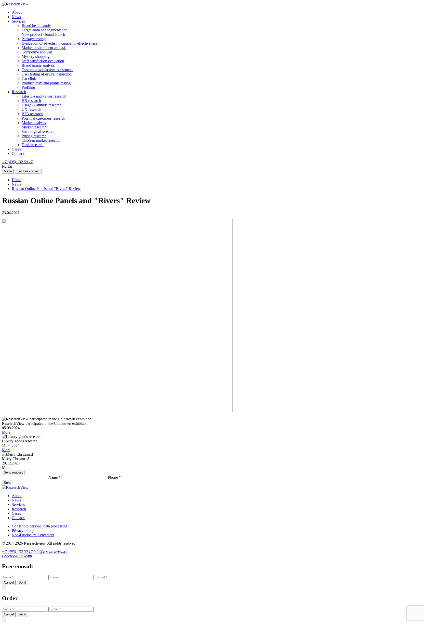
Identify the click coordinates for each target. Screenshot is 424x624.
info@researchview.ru (50, 551)
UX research (31, 109)
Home (16, 180)
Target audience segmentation (44, 30)
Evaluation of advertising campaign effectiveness (59, 43)
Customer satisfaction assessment (47, 70)
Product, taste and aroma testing (46, 83)
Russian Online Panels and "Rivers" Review (46, 189)
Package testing (34, 39)
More (6, 432)
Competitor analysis (37, 52)
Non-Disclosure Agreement (33, 535)
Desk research (32, 145)
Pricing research (34, 136)
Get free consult (28, 171)
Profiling (28, 87)
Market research (34, 127)
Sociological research (38, 131)
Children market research (41, 140)
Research (19, 92)
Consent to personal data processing (39, 526)
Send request (13, 472)
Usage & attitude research (41, 105)
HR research (31, 101)
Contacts (18, 153)
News (16, 17)
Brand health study (36, 26)
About (17, 12)
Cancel (9, 582)
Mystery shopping (36, 56)
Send (7, 483)
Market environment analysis (44, 48)
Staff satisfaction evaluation (43, 61)
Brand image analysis (38, 65)
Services (18, 21)
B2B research (32, 114)
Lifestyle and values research (44, 96)
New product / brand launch (43, 34)
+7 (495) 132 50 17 (17, 162)
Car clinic (29, 78)
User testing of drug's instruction (47, 74)
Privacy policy (23, 530)
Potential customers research (43, 118)
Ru (4, 166)
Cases (16, 149)
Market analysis (34, 123)
